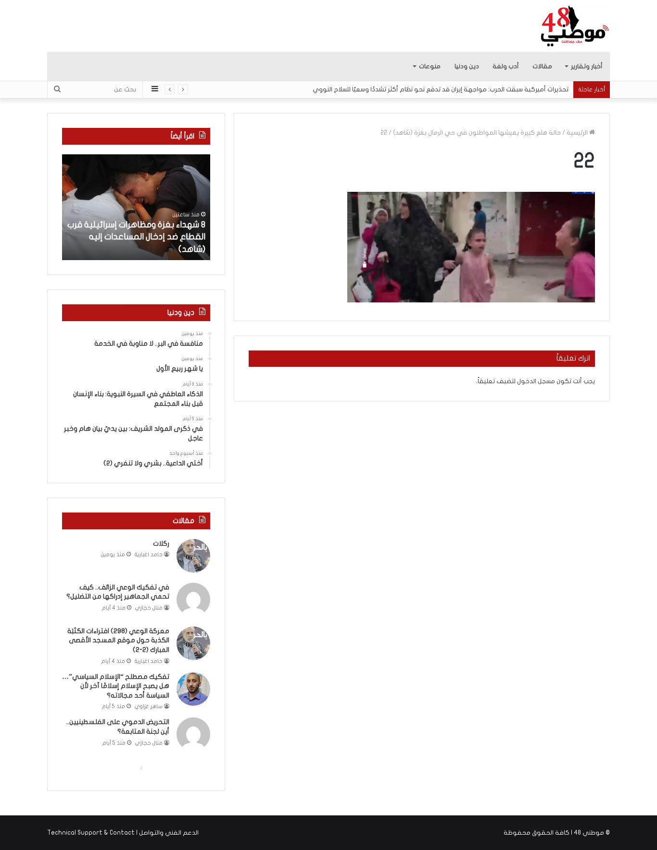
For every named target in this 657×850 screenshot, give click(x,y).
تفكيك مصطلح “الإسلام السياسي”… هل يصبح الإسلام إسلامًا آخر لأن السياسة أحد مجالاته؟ (115, 686)
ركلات (161, 543)
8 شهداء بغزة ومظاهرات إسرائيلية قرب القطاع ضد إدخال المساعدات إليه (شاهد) (136, 236)
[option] (136, 207)
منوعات (430, 66)
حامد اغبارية (149, 554)
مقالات (542, 66)
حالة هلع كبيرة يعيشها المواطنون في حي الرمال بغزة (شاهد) (477, 132)
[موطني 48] (575, 26)
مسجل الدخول (536, 381)
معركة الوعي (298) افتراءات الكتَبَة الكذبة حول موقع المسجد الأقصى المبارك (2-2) (118, 640)
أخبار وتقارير (587, 66)
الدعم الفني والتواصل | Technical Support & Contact (123, 832)
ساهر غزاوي (149, 706)
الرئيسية (578, 132)
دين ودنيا (467, 66)
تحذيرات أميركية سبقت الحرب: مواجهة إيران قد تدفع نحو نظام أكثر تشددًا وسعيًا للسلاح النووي (441, 89)
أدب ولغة (506, 66)
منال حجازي (149, 608)
